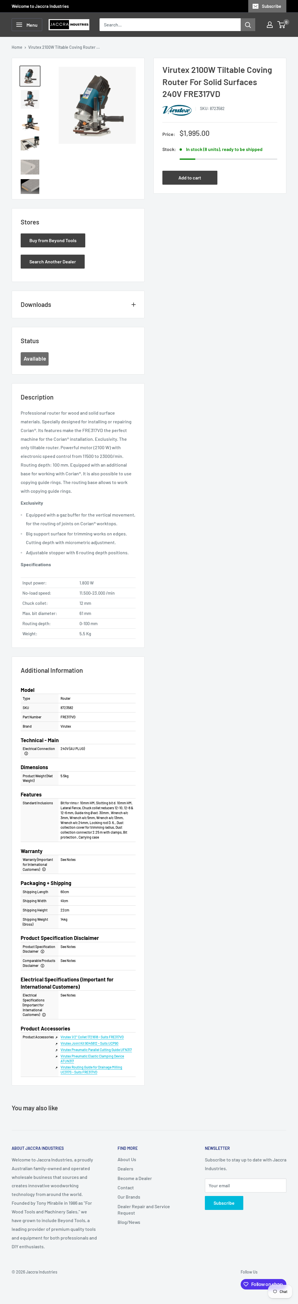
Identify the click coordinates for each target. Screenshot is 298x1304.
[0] (281, 24)
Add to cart (189, 177)
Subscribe (271, 6)
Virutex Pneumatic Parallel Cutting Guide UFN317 (96, 1050)
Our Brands (129, 1196)
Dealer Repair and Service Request (144, 1209)
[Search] (248, 24)
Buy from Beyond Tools (53, 240)
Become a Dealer (135, 1178)
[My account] (270, 24)
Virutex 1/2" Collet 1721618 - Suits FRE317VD (92, 1037)
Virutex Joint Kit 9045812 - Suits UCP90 (89, 1043)
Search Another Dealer (52, 261)
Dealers (125, 1168)
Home (17, 47)
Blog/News (129, 1222)
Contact (126, 1187)
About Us (127, 1159)
